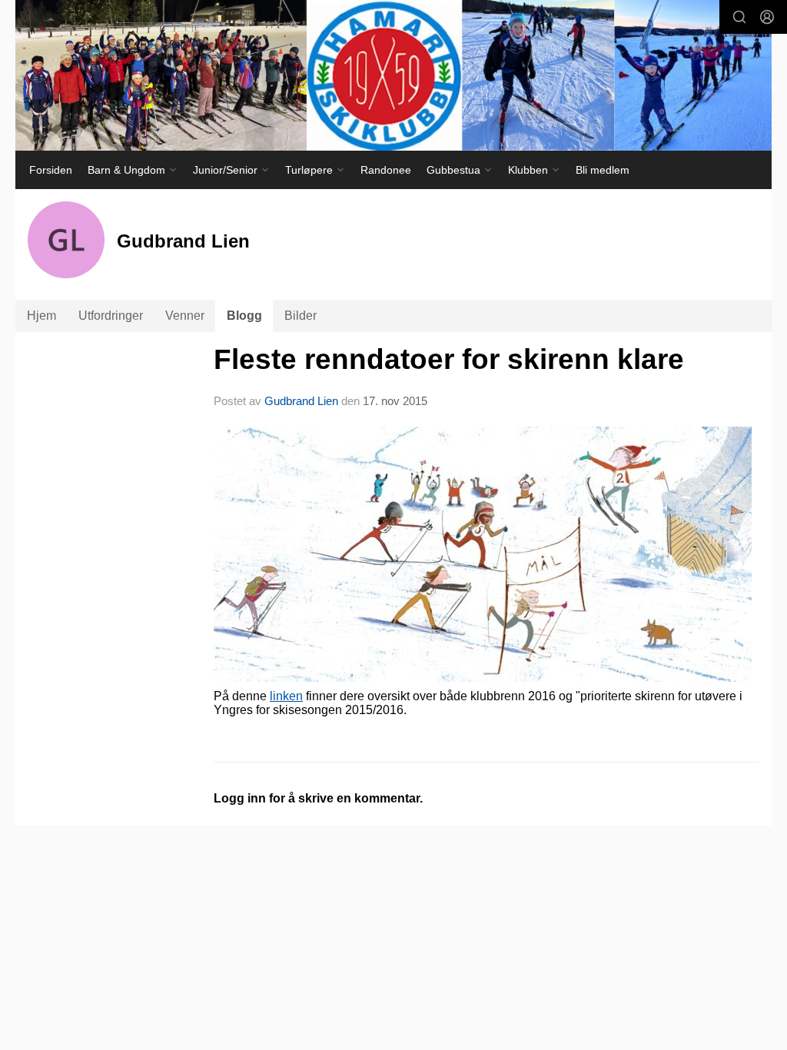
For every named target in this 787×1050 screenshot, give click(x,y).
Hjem (41, 315)
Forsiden (50, 170)
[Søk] (739, 17)
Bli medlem (602, 170)
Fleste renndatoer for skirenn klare (449, 359)
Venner (184, 315)
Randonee (385, 170)
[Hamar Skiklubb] (393, 75)
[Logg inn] (767, 17)
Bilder (300, 315)
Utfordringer (110, 315)
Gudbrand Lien (301, 400)
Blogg (244, 315)
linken (286, 696)
